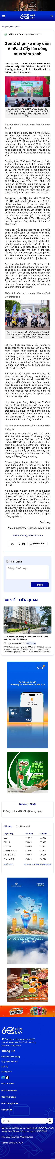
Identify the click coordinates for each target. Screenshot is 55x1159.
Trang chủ (5, 27)
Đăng (40, 584)
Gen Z (28, 436)
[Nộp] (50, 1120)
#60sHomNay (19, 535)
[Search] (52, 16)
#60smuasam (35, 535)
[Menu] (4, 16)
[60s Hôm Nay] (27, 16)
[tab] (8, 826)
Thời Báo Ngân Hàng (39, 527)
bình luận (39, 543)
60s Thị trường (15, 27)
